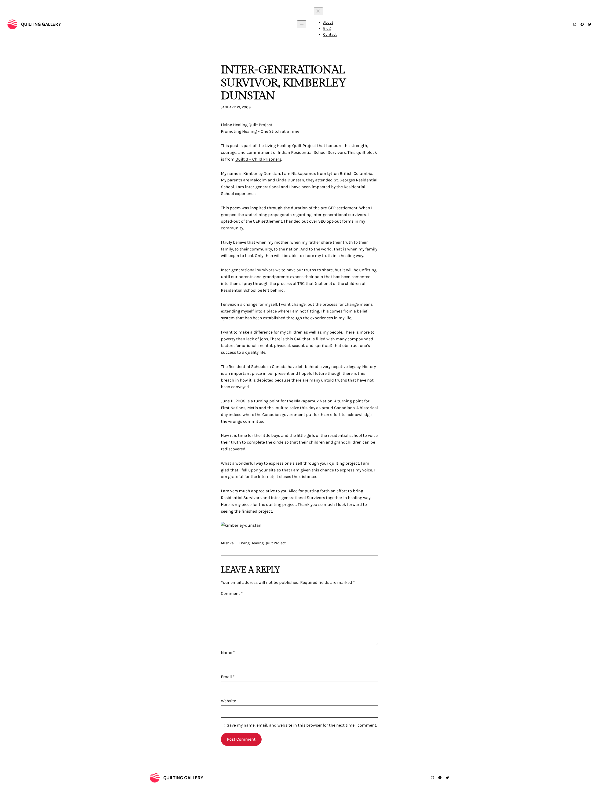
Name (228, 652)
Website (228, 700)
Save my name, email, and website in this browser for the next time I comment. (302, 725)
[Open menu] (301, 24)
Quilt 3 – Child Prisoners (258, 159)
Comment (232, 593)
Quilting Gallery (41, 24)
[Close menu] (318, 11)
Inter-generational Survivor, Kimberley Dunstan (283, 82)
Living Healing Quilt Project (290, 145)
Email (227, 676)
